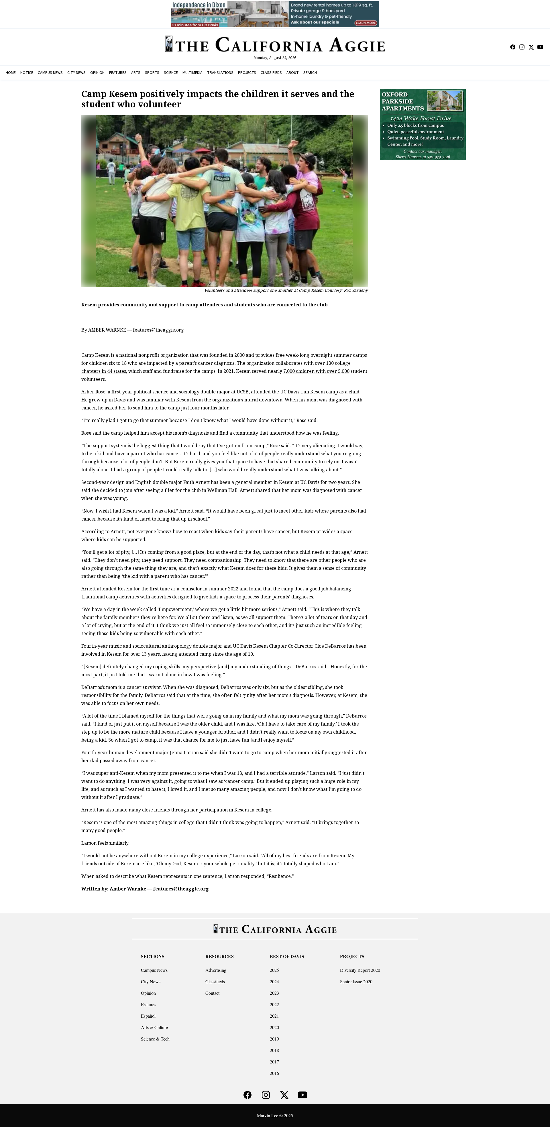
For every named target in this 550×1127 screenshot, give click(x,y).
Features (148, 1004)
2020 (274, 1027)
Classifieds (215, 981)
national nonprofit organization (153, 355)
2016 (274, 1073)
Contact (212, 993)
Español (148, 1016)
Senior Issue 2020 (356, 981)
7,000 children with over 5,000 (316, 371)
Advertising (215, 970)
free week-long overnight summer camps (321, 355)
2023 (274, 993)
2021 (274, 1016)
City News (150, 981)
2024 (274, 981)
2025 (274, 970)
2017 (274, 1062)
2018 (274, 1050)
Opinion (148, 993)
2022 (274, 1004)
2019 (274, 1039)
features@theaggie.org (158, 330)
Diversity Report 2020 (360, 970)
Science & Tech (155, 1039)
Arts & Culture (154, 1027)
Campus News (154, 970)
